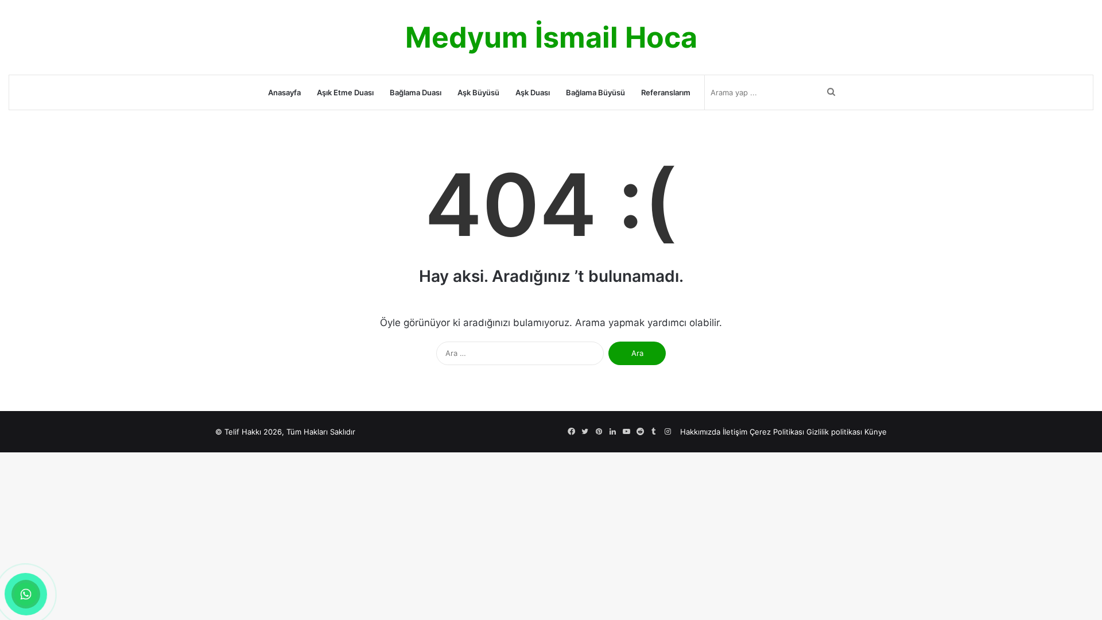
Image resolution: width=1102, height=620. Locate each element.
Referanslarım (665, 92)
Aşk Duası (532, 92)
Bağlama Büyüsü (595, 92)
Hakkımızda (700, 431)
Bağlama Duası (415, 92)
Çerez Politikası (777, 431)
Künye (875, 431)
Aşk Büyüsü (478, 92)
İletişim (735, 431)
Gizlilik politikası (834, 431)
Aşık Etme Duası (345, 92)
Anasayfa (284, 92)
